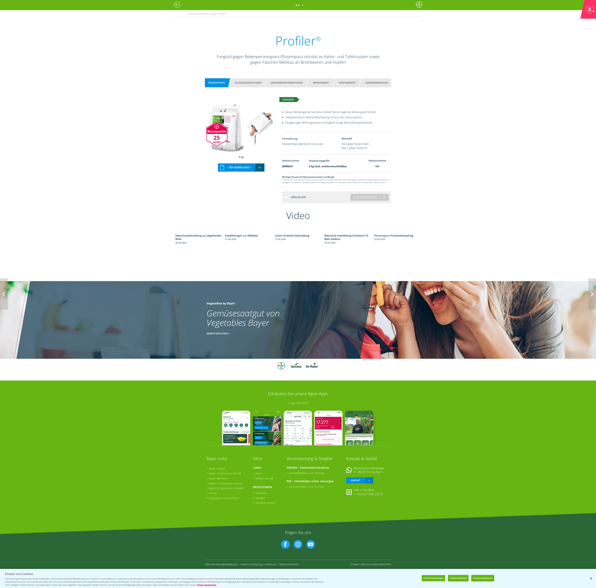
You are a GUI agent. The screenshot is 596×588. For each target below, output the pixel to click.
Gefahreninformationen (287, 82)
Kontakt (355, 480)
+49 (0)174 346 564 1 (370, 472)
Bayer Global (217, 468)
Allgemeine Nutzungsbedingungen (221, 564)
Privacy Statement (206, 584)
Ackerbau (261, 493)
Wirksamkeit (321, 82)
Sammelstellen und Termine (306, 473)
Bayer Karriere (218, 478)
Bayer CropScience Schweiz (226, 488)
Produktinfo (216, 82)
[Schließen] (591, 578)
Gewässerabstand (376, 82)
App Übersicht (299, 403)
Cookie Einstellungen (433, 578)
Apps (258, 473)
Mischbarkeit (347, 82)
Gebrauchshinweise (288, 564)
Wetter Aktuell (264, 478)
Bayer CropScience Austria (225, 483)
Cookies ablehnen (458, 578)
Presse (213, 493)
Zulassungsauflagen (248, 82)
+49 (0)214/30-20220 (370, 494)
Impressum (270, 564)
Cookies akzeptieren (482, 578)
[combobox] (241, 167)
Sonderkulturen (265, 503)
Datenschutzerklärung (251, 564)
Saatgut (260, 498)
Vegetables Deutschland (224, 498)
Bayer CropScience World (225, 473)
